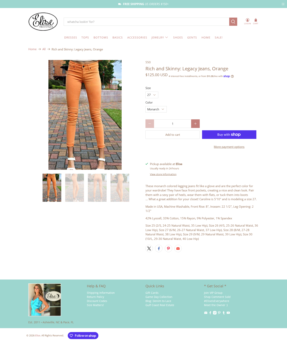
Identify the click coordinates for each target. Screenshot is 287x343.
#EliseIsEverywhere (216, 301)
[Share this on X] (149, 248)
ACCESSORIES (137, 37)
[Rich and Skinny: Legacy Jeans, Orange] (85, 115)
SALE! (219, 37)
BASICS (117, 37)
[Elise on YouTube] (228, 313)
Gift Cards (152, 293)
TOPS (85, 37)
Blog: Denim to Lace (158, 301)
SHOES (178, 37)
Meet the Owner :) (216, 305)
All (44, 49)
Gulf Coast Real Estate (159, 305)
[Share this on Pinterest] (168, 248)
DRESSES (70, 37)
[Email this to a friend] (178, 248)
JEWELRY (158, 37)
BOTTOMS (101, 37)
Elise (37, 335)
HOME (205, 37)
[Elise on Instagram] (215, 313)
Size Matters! (95, 305)
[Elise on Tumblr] (224, 313)
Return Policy (95, 297)
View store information (163, 174)
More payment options (229, 147)
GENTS (192, 37)
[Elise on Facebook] (210, 313)
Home (32, 49)
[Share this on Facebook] (158, 248)
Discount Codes (97, 301)
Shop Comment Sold (217, 297)
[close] (283, 4)
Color (149, 102)
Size (148, 88)
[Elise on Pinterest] (219, 313)
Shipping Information (101, 293)
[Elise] (43, 22)
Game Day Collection (158, 297)
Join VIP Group (213, 293)
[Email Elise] (206, 313)
